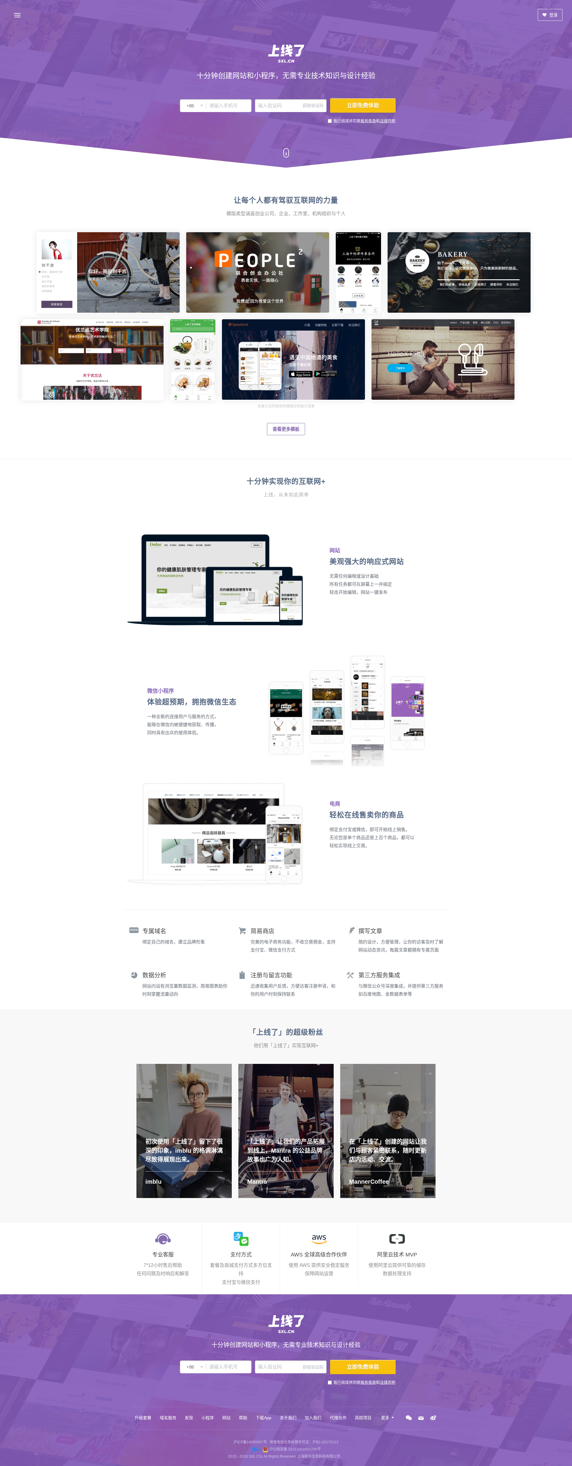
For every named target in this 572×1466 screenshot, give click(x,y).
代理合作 (338, 1417)
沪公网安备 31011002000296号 (295, 1449)
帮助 (243, 1417)
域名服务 (168, 1417)
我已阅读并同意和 (364, 121)
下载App (263, 1417)
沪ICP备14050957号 (250, 1442)
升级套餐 (143, 1417)
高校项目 (363, 1417)
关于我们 (288, 1417)
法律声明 (387, 121)
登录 (553, 15)
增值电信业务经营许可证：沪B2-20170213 (304, 1442)
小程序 (207, 1417)
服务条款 (368, 121)
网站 (226, 1417)
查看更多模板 (286, 429)
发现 (189, 1417)
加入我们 (313, 1417)
